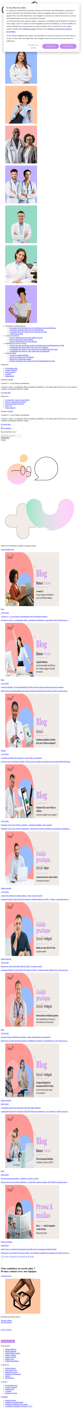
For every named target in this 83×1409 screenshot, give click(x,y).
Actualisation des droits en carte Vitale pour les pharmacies (29, 351)
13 (20, 1256)
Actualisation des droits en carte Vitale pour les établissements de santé (33, 349)
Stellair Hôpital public (12, 1353)
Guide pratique (6, 549)
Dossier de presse (11, 1393)
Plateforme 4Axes (11, 1372)
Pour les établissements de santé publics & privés (26, 338)
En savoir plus (6, 393)
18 (30, 1256)
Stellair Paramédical (12, 1361)
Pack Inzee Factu (11, 1370)
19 (33, 1256)
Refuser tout (68, 46)
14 (22, 1256)
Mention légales (10, 1400)
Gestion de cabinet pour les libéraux (22, 357)
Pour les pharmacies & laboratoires (21, 340)
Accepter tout (50, 46)
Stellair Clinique (10, 1355)
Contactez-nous (6, 1276)
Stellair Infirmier (10, 1351)
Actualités (4, 1397)
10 (13, 1256)
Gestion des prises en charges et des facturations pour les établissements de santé (37, 345)
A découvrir (5, 1365)
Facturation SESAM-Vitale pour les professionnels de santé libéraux (33, 328)
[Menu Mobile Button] (12, 428)
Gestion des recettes (16, 334)
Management (9, 1389)
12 (17, 1256)
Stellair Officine (10, 1357)
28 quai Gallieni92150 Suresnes (6, 1321)
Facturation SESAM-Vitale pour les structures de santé (28, 332)
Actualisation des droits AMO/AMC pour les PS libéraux (29, 347)
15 (24, 1256)
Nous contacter (6, 428)
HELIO (7, 1376)
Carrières (8, 1391)
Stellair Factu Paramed (13, 1374)
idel (12, 549)
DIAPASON (9, 1378)
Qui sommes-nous (11, 1385)
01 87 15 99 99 (6, 1330)
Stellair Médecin (10, 1349)
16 (26, 1256)
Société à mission (11, 1387)
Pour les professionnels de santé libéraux (23, 341)
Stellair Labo (9, 1359)
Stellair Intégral (10, 1368)
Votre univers (5, 1346)
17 (28, 1256)
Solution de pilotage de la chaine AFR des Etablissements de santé (32, 361)
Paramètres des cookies (8, 1341)
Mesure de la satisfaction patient (20, 359)
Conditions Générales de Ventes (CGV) (18, 1406)
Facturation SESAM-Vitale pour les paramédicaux (27, 330)
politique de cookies (29, 29)
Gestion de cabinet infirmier (19, 355)
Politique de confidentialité (14, 1402)
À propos (4, 1382)
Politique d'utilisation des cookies (16, 1404)
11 (15, 1256)
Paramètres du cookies (33, 46)
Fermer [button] (3, 440)
